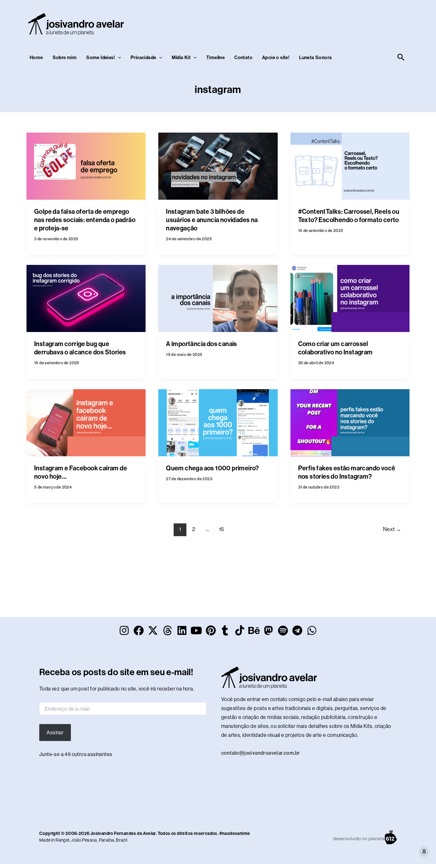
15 (221, 529)
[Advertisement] (290, 22)
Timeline (215, 57)
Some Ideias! (100, 57)
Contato (243, 57)
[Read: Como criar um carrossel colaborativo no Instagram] (350, 298)
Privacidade (143, 57)
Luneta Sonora (315, 57)
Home (36, 57)
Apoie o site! (275, 57)
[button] (118, 57)
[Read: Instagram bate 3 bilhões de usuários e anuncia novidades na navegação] (217, 166)
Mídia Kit (181, 57)
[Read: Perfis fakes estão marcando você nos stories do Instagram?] (350, 422)
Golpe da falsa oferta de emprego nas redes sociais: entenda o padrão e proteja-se (84, 220)
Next (392, 529)
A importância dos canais (201, 344)
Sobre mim (65, 57)
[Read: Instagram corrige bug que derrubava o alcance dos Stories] (86, 298)
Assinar (55, 732)
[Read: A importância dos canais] (217, 298)
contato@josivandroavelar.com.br (260, 753)
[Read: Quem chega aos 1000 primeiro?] (217, 422)
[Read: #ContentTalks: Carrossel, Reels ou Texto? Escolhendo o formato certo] (350, 166)
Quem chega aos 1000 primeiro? (212, 468)
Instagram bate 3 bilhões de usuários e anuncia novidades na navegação (212, 220)
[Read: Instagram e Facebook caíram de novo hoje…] (86, 422)
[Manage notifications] (424, 851)
